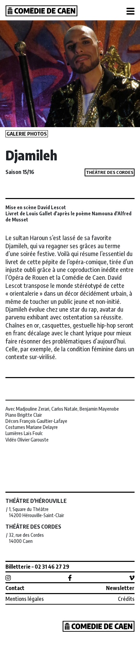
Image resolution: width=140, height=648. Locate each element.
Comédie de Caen (41, 10)
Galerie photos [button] (26, 134)
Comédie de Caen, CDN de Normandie (98, 626)
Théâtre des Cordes (109, 172)
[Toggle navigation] (130, 11)
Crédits (126, 598)
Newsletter (120, 588)
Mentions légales (24, 598)
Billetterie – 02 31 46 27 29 (37, 566)
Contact (14, 588)
